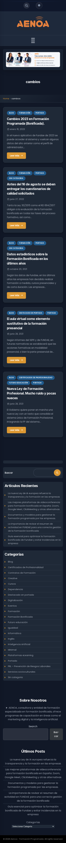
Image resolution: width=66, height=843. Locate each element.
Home (6, 98)
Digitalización (15, 600)
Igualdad (13, 627)
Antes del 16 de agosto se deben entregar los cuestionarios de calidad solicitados (31, 188)
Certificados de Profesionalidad (35, 377)
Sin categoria (16, 178)
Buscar (9, 472)
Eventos (12, 605)
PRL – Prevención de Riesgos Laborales (29, 666)
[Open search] (26, 5)
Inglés (11, 638)
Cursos (12, 583)
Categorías (33, 822)
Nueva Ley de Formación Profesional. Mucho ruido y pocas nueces (31, 393)
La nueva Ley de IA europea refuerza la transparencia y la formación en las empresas (34, 495)
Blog (11, 113)
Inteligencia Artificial (19, 644)
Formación (24, 113)
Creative (12, 578)
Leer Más (14, 155)
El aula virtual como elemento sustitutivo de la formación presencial (28, 323)
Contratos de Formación (22, 572)
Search (33, 726)
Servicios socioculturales (21, 671)
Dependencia (15, 589)
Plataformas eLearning (20, 655)
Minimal (12, 649)
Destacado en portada (30, 313)
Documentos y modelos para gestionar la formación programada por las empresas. (32, 516)
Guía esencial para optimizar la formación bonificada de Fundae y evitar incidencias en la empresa (34, 540)
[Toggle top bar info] (39, 5)
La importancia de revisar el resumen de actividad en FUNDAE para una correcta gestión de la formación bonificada (34, 527)
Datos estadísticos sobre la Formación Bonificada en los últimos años (27, 258)
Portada (40, 113)
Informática (14, 633)
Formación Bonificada (20, 616)
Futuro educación (18, 382)
